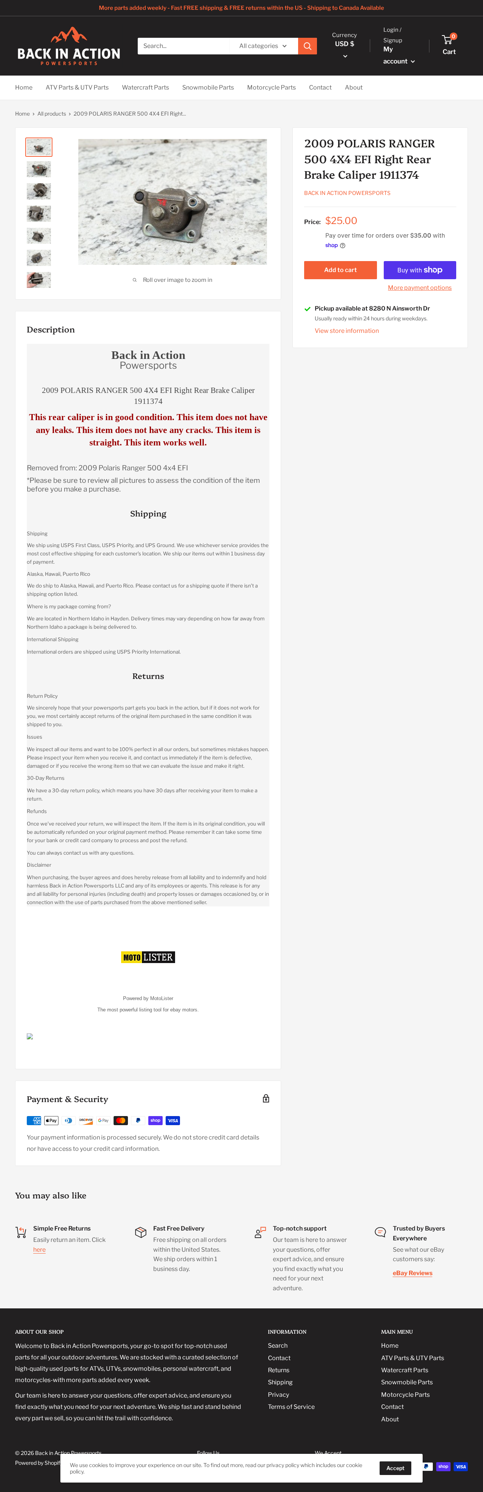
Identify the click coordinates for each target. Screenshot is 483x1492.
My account (396, 55)
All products (51, 113)
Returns (278, 1370)
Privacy (278, 1394)
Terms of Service (291, 1406)
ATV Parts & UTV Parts (77, 87)
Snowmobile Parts (208, 87)
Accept (395, 1468)
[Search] (307, 46)
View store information (347, 330)
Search (278, 1345)
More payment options (420, 287)
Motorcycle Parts (271, 87)
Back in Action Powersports (347, 193)
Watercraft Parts (145, 87)
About (354, 87)
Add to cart (340, 270)
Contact (320, 87)
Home (23, 87)
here (39, 1249)
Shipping (280, 1382)
